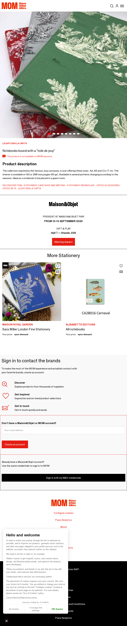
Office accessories (108, 185)
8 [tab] (78, 134)
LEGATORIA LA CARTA (29, 188)
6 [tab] (70, 134)
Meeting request (63, 241)
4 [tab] (62, 134)
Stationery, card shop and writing (44, 185)
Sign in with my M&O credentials (63, 477)
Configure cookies (63, 513)
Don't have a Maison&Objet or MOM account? (29, 423)
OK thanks (57, 609)
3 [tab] (58, 134)
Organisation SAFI (69, 569)
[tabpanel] (63, 75)
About (63, 526)
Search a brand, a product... (112, 5)
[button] (6, 620)
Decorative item (12, 185)
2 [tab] (54, 134)
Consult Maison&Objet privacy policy (21, 598)
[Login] (117, 6)
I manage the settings (35, 609)
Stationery (74, 185)
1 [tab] (49, 134)
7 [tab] (74, 134)
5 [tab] (66, 134)
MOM (14, 6)
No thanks (14, 609)
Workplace (88, 185)
